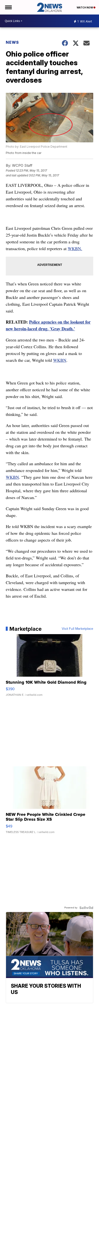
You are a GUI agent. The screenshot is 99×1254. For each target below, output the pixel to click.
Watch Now (85, 7)
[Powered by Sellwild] (86, 907)
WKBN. (75, 248)
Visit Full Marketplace (77, 629)
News (12, 42)
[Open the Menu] (8, 7)
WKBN (59, 360)
